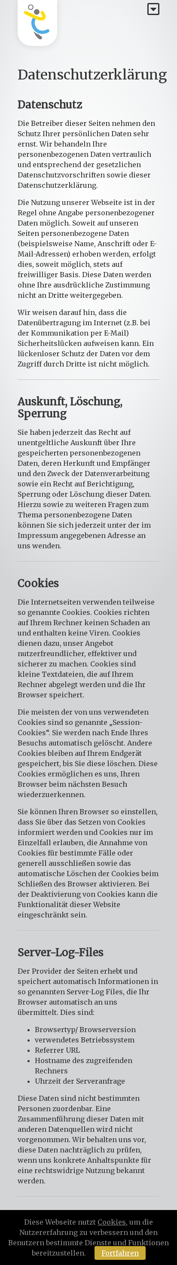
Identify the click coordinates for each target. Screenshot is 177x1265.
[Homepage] (37, 23)
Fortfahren (120, 1253)
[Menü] (153, 9)
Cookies (112, 1222)
